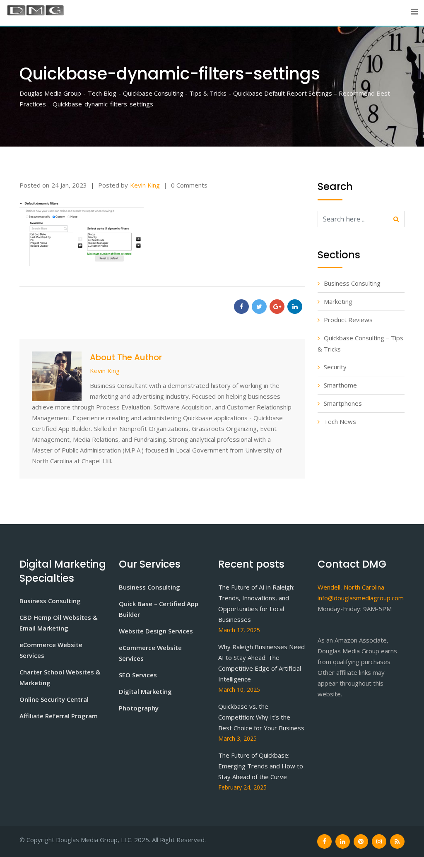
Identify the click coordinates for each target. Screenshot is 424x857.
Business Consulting (352, 283)
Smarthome (340, 385)
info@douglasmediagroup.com (361, 598)
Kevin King (145, 185)
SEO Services (138, 675)
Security (335, 367)
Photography (139, 708)
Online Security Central (54, 699)
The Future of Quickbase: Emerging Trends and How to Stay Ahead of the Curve (260, 766)
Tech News (340, 421)
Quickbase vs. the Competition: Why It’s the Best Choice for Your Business (261, 717)
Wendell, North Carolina (351, 587)
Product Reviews (348, 319)
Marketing (338, 301)
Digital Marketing (145, 691)
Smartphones (343, 403)
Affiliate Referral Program (58, 716)
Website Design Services (156, 631)
